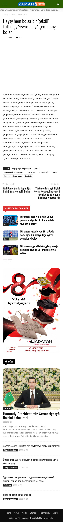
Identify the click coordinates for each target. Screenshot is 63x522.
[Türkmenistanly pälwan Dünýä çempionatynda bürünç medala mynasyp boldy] (10, 220)
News (16, 513)
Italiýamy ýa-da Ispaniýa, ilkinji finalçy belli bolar (17, 190)
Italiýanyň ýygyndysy (13, 176)
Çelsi (36, 168)
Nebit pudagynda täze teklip (17, 494)
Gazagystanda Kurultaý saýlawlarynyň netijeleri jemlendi (31, 445)
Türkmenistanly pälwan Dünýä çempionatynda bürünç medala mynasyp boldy (37, 220)
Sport (13, 14)
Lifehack (33, 513)
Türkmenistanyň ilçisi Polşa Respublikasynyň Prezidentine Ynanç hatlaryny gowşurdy (47, 193)
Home (8, 513)
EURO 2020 (23, 14)
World (24, 513)
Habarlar (7, 408)
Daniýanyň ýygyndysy (13, 172)
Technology (45, 513)
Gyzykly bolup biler (16, 208)
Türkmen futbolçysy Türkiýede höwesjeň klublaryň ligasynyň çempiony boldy (37, 235)
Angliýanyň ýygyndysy (21, 168)
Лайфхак (7, 485)
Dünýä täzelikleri (10, 450)
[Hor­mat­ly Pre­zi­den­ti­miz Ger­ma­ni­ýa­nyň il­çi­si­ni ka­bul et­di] (31, 389)
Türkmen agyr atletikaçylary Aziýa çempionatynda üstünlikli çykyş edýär (39, 250)
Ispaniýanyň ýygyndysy (47, 172)
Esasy (5, 14)
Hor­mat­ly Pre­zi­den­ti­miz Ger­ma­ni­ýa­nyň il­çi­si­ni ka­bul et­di (31, 416)
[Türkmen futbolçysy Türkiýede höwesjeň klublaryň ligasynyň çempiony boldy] (10, 235)
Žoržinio (28, 176)
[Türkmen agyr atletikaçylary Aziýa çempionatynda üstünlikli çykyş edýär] (10, 250)
